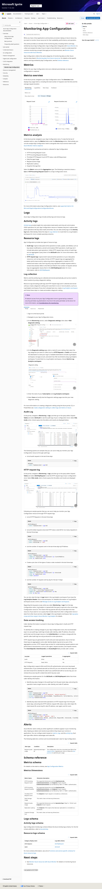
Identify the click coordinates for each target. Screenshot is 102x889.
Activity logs (27, 225)
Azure (30, 23)
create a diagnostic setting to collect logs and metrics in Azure (52, 408)
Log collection (54, 232)
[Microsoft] (3, 14)
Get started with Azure (93, 18)
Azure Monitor (71, 46)
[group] (52, 694)
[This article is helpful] (96, 40)
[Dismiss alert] (99, 3)
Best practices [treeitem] (8, 41)
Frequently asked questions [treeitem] (11, 44)
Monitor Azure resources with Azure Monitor (42, 862)
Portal (82, 18)
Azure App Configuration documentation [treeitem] (9, 29)
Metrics (85, 26)
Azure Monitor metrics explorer (33, 146)
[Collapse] (19, 22)
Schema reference (62, 60)
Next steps (85, 35)
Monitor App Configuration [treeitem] (12, 67)
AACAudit (31, 254)
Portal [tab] (26, 308)
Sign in (98, 13)
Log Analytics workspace (70, 288)
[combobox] (11, 25)
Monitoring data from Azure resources (48, 58)
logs (59, 733)
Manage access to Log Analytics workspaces (55, 602)
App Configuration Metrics (55, 766)
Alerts (84, 30)
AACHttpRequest (45, 270)
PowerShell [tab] (41, 308)
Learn (25, 23)
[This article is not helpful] (98, 40)
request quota (51, 751)
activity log (69, 733)
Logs (84, 28)
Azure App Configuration (40, 23)
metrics (55, 733)
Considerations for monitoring (48, 303)
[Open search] (94, 13)
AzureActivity (44, 829)
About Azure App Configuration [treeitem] (9, 37)
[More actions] (76, 23)
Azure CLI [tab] (33, 308)
